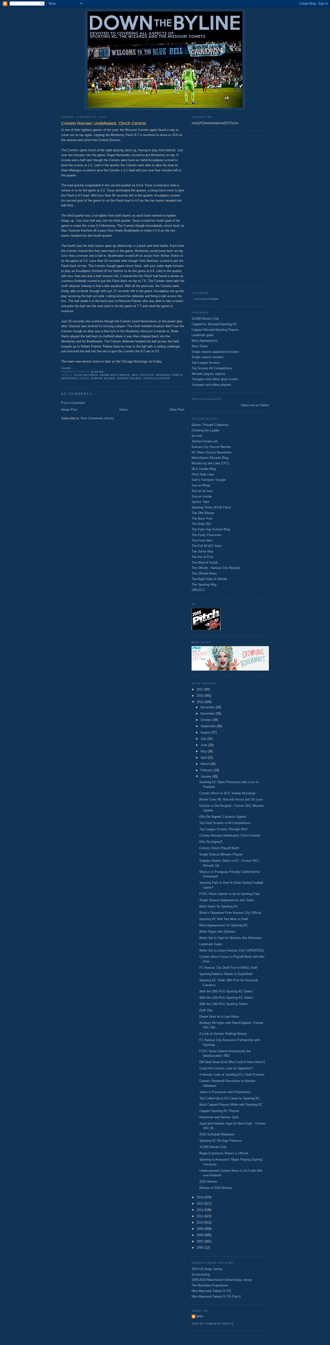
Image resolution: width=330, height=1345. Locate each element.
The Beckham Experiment (210, 1285)
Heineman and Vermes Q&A (219, 1117)
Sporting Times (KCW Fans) (211, 507)
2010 (200, 1222)
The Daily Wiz (201, 524)
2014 (200, 1197)
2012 (200, 1210)
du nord (197, 436)
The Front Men (202, 540)
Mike (199, 1316)
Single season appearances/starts (215, 352)
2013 (200, 1203)
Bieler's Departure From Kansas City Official (230, 912)
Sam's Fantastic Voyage (209, 480)
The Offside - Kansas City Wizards (216, 568)
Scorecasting (201, 1274)
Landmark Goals (210, 944)
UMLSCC (198, 590)
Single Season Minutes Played (220, 854)
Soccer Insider (202, 496)
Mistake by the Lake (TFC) (210, 463)
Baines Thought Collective (210, 425)
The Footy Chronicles (207, 535)
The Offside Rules (204, 573)
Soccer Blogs (201, 485)
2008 (200, 1235)
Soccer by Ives (202, 491)
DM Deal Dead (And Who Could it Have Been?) (232, 1062)
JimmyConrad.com (205, 441)
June (204, 745)
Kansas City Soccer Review (211, 447)
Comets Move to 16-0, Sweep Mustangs (227, 793)
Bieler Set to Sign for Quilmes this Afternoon (230, 938)
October (207, 720)
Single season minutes (207, 357)
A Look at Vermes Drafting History (223, 1033)
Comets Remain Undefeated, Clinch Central (229, 835)
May (204, 751)
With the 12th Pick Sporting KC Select (226, 997)
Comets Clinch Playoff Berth (219, 848)
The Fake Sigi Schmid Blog (211, 529)
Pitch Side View (203, 474)
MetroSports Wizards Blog (210, 458)
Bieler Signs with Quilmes (217, 931)
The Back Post (202, 518)
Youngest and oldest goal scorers (215, 379)
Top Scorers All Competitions (212, 368)
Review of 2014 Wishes (215, 1188)
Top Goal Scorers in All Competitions (225, 823)
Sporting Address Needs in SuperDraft (225, 974)
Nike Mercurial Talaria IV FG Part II (216, 1296)
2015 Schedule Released (216, 1134)
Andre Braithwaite (115, 375)
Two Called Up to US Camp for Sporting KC (229, 1098)
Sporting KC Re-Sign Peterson (220, 1140)
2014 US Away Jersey (207, 1269)
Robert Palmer (129, 378)
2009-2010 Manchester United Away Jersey (222, 1280)
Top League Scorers (206, 362)
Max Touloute (143, 375)
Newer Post (69, 409)
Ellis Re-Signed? (210, 842)
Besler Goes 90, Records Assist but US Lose (231, 799)
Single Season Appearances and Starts (226, 900)
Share (66, 368)
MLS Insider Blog (204, 469)
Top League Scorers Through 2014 (223, 829)
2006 (200, 1247)
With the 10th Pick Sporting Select (223, 1004)
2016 (200, 695)
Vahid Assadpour (156, 378)
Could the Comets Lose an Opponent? (226, 1068)
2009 (200, 1229)
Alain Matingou (86, 375)
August (206, 732)
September (209, 726)
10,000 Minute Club (205, 318)
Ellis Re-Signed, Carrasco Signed (222, 816)
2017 (200, 689)
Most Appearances (205, 340)
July (204, 739)
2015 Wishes (208, 1181)
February (207, 770)
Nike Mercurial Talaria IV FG (211, 1291)
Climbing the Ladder (205, 430)
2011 (200, 1216)
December (208, 707)
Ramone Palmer (103, 378)
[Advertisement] (211, 207)
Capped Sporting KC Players (219, 1111)
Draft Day (206, 1010)
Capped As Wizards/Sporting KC (214, 324)
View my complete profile (213, 1323)
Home (123, 409)
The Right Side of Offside (209, 579)
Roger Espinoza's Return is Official (223, 1153)
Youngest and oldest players (211, 384)
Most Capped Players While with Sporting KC (231, 1104)
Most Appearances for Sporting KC (223, 925)
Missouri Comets (169, 375)
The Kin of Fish (202, 557)
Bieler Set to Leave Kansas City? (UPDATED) (231, 950)
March (205, 764)
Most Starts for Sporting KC (218, 906)
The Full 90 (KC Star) (206, 546)
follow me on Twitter (255, 405)
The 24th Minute (203, 513)
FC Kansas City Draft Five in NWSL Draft (228, 967)
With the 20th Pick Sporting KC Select (226, 991)
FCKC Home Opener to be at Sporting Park (229, 894)
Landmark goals (203, 335)
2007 (200, 1241)
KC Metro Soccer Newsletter (211, 452)
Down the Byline (200, 299)
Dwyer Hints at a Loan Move (219, 1016)
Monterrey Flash (75, 378)
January (207, 776)
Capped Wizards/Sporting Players (215, 330)
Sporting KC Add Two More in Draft (223, 919)
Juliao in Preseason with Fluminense (225, 1092)
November (208, 713)
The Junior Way (203, 551)
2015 (200, 702)
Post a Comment (73, 403)
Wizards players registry (208, 374)
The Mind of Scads (205, 562)
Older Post (176, 409)
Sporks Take (200, 502)
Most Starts (200, 346)
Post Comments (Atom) (97, 418)
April (204, 757)
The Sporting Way (204, 584)
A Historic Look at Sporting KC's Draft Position (231, 1074)
